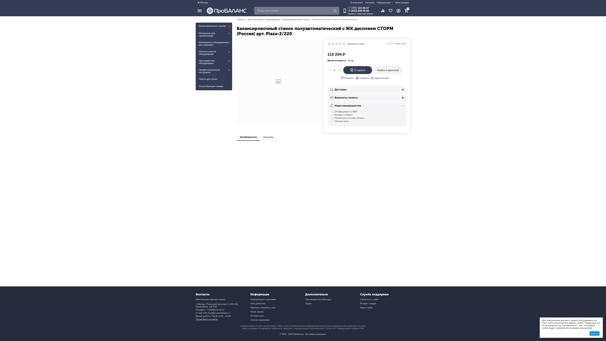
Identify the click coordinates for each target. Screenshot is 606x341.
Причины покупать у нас (263, 307)
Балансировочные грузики (212, 26)
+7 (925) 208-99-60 (358, 10)
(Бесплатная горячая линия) (210, 299)
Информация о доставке (263, 299)
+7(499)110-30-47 (215, 309)
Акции (308, 303)
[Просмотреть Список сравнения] (382, 11)
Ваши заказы (257, 311)
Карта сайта (366, 307)
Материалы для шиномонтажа (207, 34)
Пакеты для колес (208, 79)
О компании (357, 2)
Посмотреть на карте (206, 319)
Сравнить (364, 78)
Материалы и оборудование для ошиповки (213, 43)
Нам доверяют (258, 303)
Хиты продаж (402, 2)
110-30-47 (358, 8)
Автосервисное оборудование (206, 61)
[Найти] (335, 11)
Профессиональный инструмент (209, 71)
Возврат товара (368, 303)
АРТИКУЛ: (390, 44)
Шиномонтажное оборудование (207, 52)
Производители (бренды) (318, 299)
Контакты (370, 2)
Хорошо (594, 333)
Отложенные (257, 315)
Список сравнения (260, 320)
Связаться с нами (369, 299)
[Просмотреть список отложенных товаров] (390, 11)
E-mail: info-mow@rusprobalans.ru (213, 313)
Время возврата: (336, 60)
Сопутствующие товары (211, 86)
